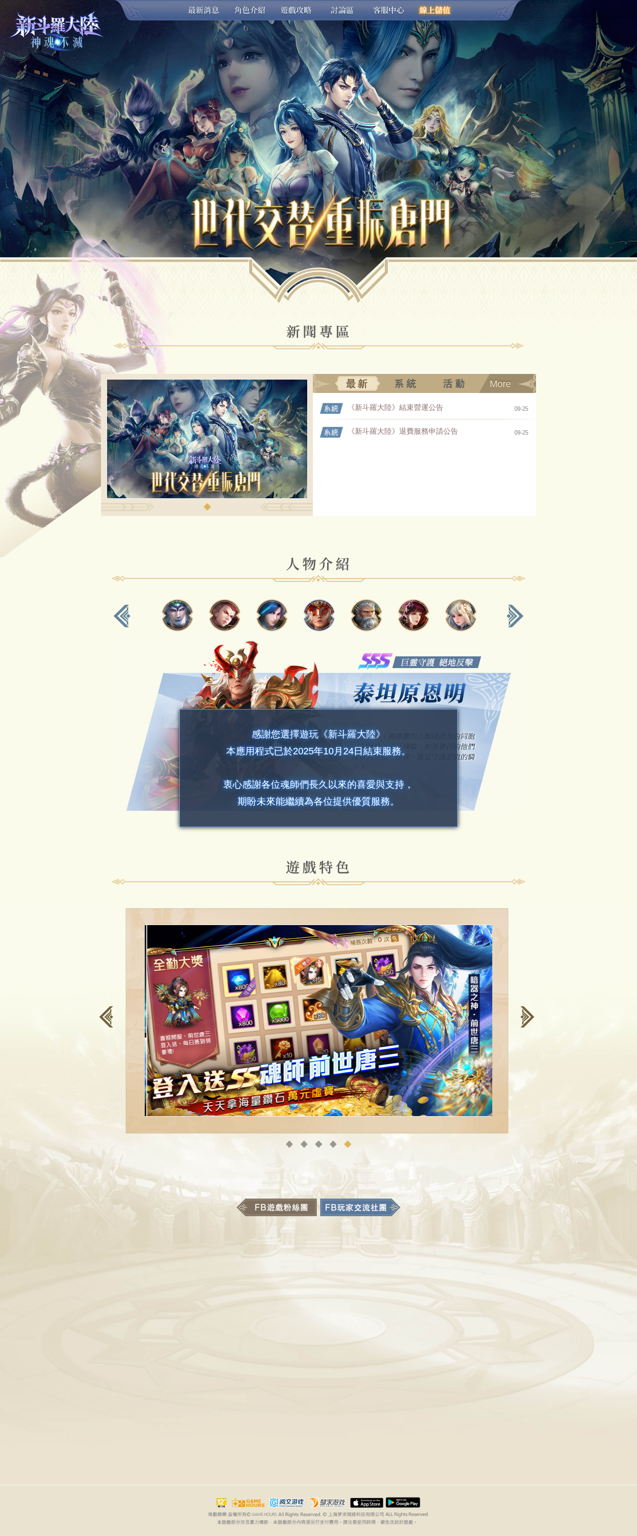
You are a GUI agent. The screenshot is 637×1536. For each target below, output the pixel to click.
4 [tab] (333, 1144)
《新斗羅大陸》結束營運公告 (395, 407)
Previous (122, 615)
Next (515, 615)
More (500, 383)
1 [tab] (207, 507)
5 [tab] (347, 1144)
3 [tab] (318, 1144)
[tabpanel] (207, 475)
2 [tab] (304, 1144)
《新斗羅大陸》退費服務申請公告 (403, 431)
